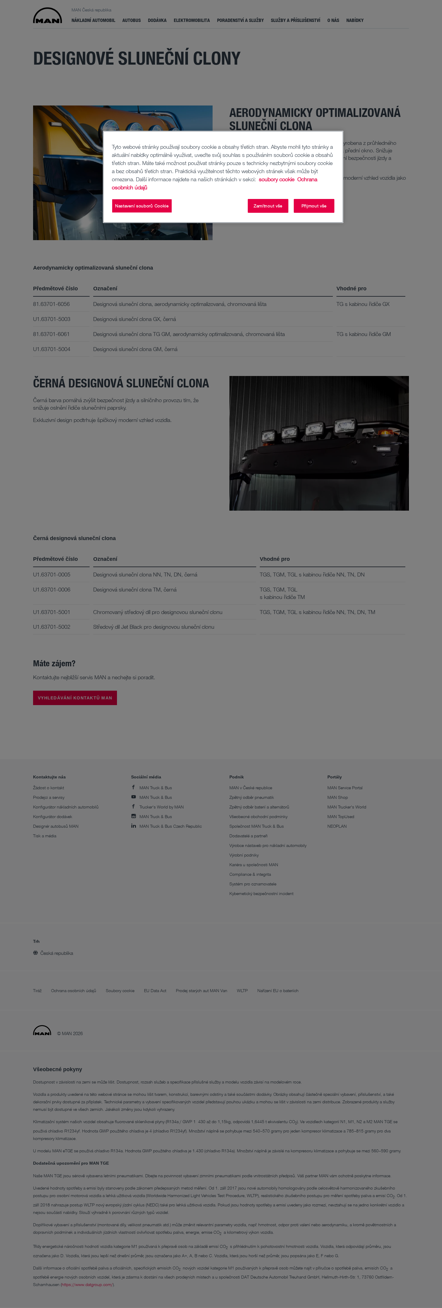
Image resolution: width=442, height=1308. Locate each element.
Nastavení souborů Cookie (142, 205)
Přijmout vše (314, 205)
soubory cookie (277, 179)
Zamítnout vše (268, 205)
